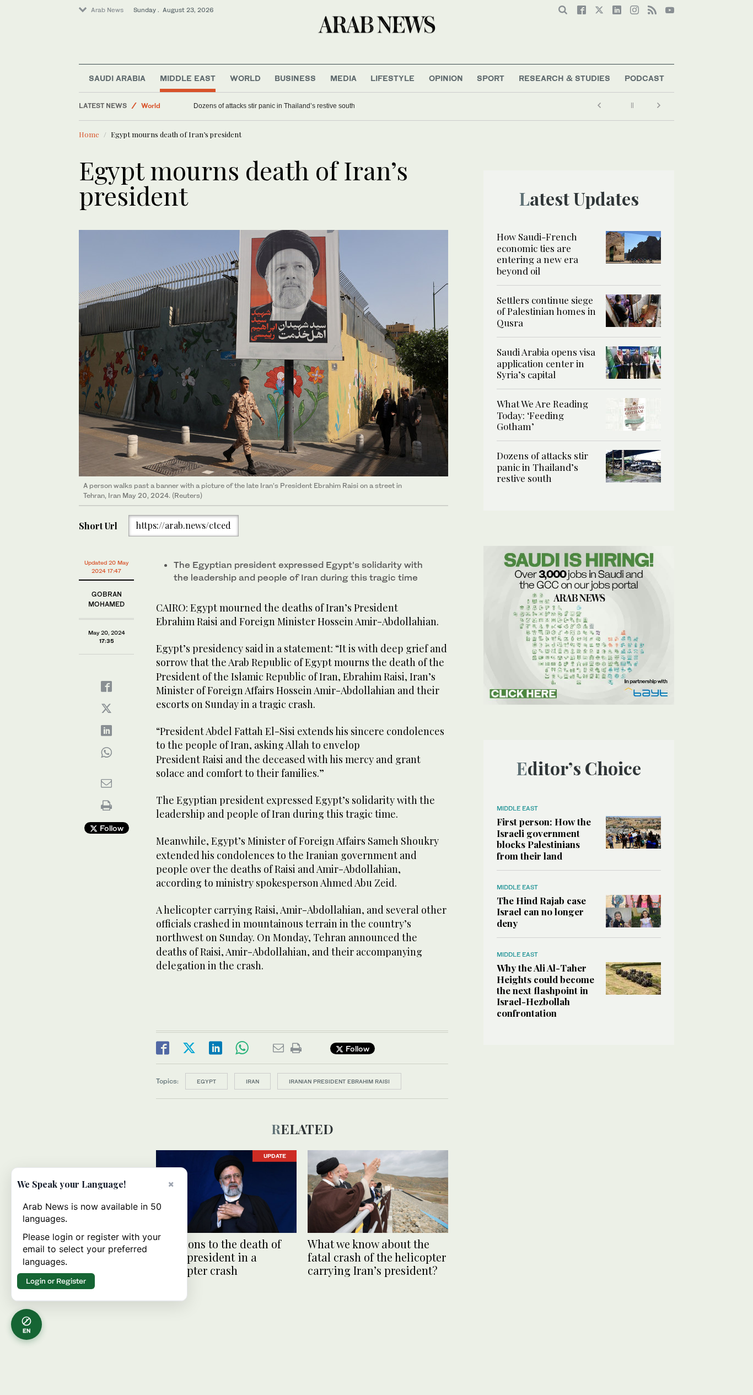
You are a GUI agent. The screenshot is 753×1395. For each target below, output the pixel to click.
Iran (252, 1081)
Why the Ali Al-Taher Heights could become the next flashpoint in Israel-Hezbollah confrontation (545, 990)
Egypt (206, 1081)
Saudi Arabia (117, 78)
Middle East (188, 78)
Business (295, 78)
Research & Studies (564, 78)
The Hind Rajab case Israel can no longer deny (541, 911)
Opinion (446, 78)
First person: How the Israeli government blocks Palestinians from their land (544, 838)
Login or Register (56, 1280)
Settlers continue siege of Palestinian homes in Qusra (546, 311)
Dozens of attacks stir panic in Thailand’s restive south (274, 106)
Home (89, 134)
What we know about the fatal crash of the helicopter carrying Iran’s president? (377, 1257)
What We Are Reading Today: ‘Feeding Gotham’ (542, 415)
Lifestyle (392, 78)
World (245, 78)
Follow (110, 828)
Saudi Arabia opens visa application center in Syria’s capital (546, 363)
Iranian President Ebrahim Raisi (339, 1081)
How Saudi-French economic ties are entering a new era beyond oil (537, 253)
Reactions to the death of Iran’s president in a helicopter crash (218, 1257)
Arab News (107, 10)
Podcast (644, 78)
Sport (490, 78)
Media (343, 78)
